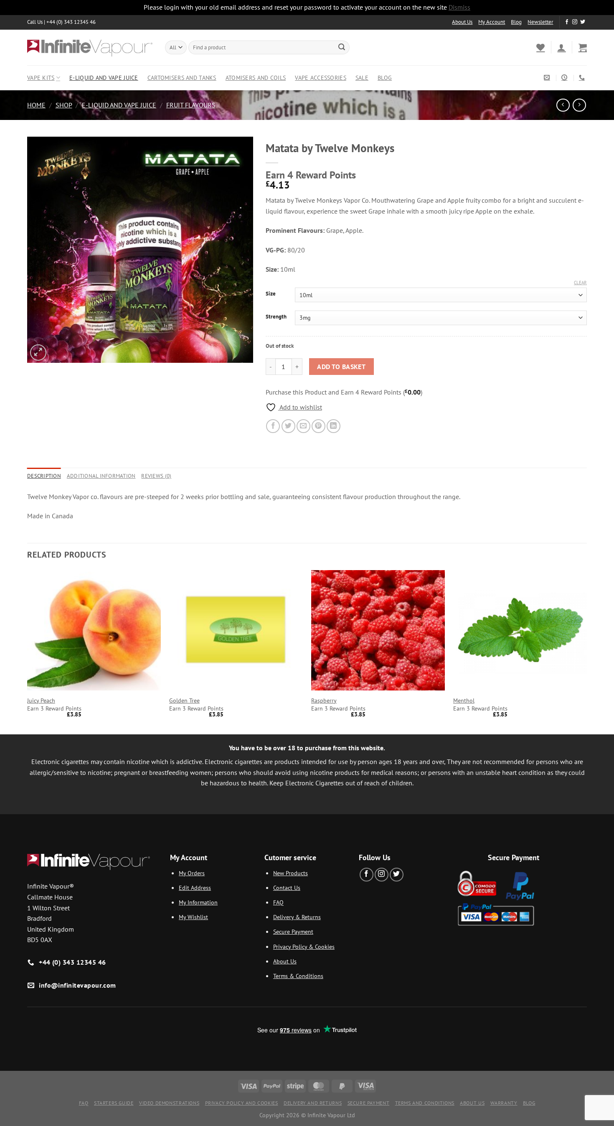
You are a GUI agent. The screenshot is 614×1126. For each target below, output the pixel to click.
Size (271, 294)
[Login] (561, 47)
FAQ (278, 902)
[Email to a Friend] (303, 426)
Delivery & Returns (297, 917)
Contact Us (286, 888)
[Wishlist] (540, 47)
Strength (276, 317)
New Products (290, 873)
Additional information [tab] (101, 475)
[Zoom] (38, 352)
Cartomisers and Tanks (181, 78)
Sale (361, 78)
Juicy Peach (41, 700)
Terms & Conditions (298, 976)
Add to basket (341, 366)
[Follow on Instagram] (574, 22)
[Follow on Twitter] (582, 22)
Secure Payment (293, 931)
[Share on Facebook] (273, 426)
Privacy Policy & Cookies (304, 946)
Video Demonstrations (169, 1103)
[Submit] (342, 47)
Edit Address (195, 888)
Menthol (463, 700)
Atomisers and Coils (256, 78)
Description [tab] (44, 475)
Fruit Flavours (191, 105)
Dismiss (459, 7)
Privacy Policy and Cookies (241, 1103)
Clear (580, 282)
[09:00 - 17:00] (565, 77)
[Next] (586, 651)
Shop (64, 105)
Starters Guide (114, 1103)
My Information (198, 902)
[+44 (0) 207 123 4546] (583, 77)
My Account (491, 21)
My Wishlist (193, 917)
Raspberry (324, 700)
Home (36, 105)
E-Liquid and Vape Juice (103, 78)
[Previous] (27, 651)
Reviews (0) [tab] (156, 475)
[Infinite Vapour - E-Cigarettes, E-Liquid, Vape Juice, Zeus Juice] (89, 47)
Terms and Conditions (424, 1103)
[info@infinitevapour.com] (548, 77)
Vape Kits (41, 78)
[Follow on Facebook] (566, 22)
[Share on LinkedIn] (333, 426)
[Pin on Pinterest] (318, 426)
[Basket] (582, 47)
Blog (516, 21)
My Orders (192, 873)
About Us (462, 21)
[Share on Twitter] (288, 426)
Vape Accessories (320, 78)
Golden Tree (184, 700)
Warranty (504, 1103)
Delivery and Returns (313, 1103)
